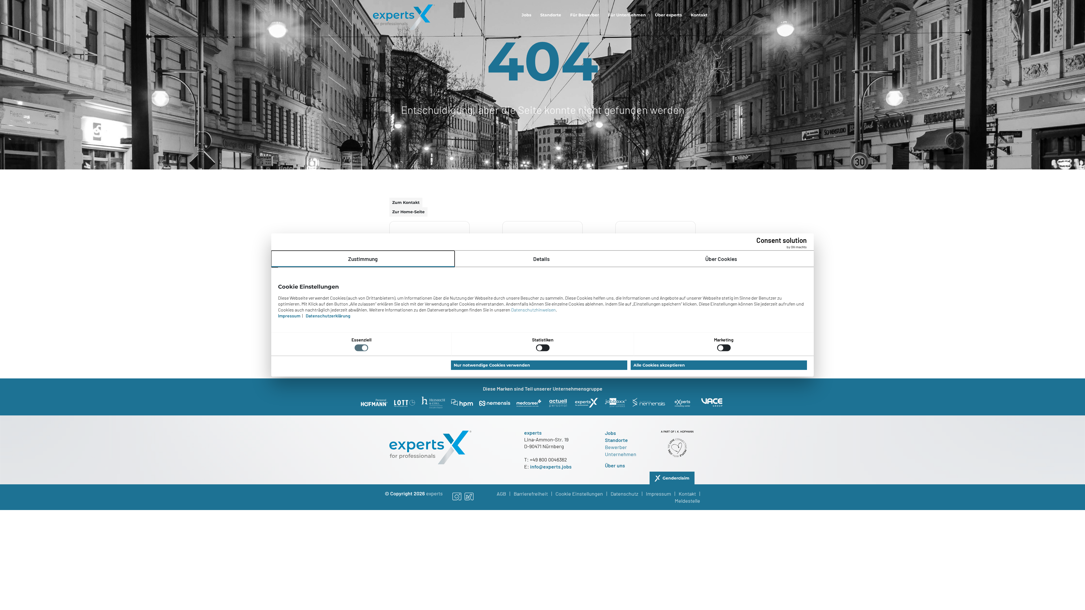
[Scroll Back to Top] (1049, 574)
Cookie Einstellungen (579, 494)
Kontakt (699, 15)
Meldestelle (687, 501)
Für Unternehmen (627, 15)
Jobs (526, 15)
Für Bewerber (584, 15)
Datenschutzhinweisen (533, 309)
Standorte (550, 15)
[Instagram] (457, 497)
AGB (501, 494)
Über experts (668, 15)
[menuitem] (526, 15)
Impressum (658, 494)
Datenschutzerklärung (328, 315)
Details (541, 258)
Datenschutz (624, 494)
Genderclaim (676, 478)
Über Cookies (721, 258)
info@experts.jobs (551, 466)
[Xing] (469, 497)
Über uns (615, 465)
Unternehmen (620, 454)
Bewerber (616, 447)
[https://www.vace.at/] (711, 402)
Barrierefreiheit (531, 494)
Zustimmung (363, 258)
